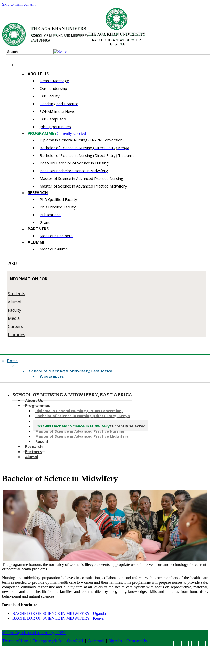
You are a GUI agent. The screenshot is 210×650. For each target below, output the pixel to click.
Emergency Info (48, 641)
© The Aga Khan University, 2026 (34, 632)
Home (12, 360)
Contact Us (136, 641)
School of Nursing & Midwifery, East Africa (70, 370)
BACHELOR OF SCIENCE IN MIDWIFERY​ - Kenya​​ (58, 618)
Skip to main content (18, 4)
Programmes (51, 376)
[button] (61, 51)
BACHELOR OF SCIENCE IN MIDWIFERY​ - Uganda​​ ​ (59, 613)
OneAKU (75, 641)
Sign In (115, 641)
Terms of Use (15, 641)
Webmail (96, 641)
